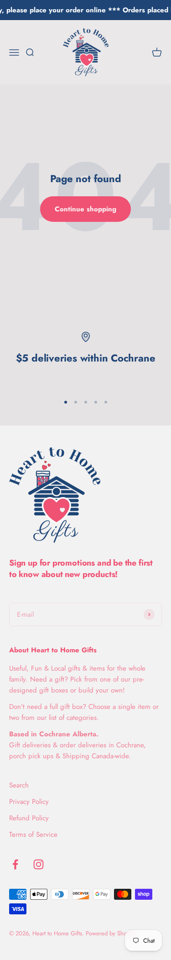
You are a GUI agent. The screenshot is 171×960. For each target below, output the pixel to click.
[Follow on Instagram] (38, 864)
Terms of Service (33, 834)
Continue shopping (85, 209)
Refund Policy (29, 818)
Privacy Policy (29, 802)
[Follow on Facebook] (15, 864)
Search (19, 785)
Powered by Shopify (111, 933)
